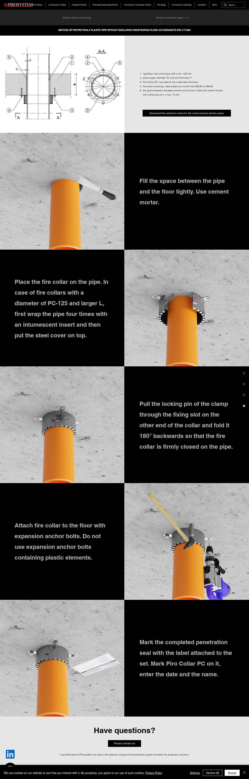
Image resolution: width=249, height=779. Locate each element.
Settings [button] (195, 773)
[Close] (244, 773)
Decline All (212, 773)
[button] (124, 743)
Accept (232, 773)
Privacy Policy (153, 773)
